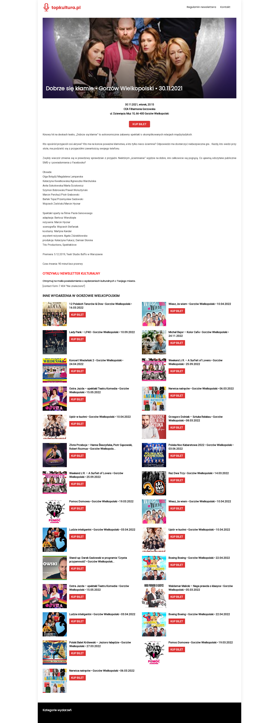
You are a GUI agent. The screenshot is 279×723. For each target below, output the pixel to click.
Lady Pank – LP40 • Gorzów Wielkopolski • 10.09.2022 (102, 332)
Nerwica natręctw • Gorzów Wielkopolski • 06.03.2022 (201, 388)
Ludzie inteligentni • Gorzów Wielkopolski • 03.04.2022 (102, 529)
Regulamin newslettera (201, 7)
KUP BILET (77, 314)
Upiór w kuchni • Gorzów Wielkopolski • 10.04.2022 (100, 416)
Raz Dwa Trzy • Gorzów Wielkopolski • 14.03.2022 (199, 473)
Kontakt (225, 7)
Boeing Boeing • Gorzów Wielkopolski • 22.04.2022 (199, 557)
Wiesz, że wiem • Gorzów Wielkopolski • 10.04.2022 (200, 303)
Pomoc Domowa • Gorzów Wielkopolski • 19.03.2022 (101, 501)
